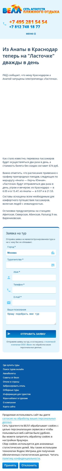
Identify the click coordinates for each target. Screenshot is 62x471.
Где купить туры (11, 365)
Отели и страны (11, 381)
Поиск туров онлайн (13, 369)
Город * (11, 246)
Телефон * (19, 284)
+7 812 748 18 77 (24, 27)
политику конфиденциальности (21, 458)
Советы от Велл (11, 377)
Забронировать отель (14, 385)
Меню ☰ (31, 33)
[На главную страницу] (31, 11)
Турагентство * (15, 259)
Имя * (17, 271)
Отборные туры (11, 390)
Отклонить (29, 465)
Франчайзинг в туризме (15, 398)
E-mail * (18, 297)
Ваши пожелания (16, 309)
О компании (9, 402)
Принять (10, 465)
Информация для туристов (16, 394)
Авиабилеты (9, 373)
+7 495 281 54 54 (28, 22)
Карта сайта (9, 406)
